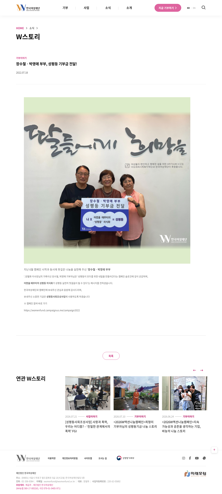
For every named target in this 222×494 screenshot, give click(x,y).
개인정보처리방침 (70, 458)
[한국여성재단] (28, 8)
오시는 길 (102, 458)
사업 (86, 8)
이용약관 (52, 458)
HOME (20, 28)
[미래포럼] (195, 473)
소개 (129, 8)
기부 (65, 8)
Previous (194, 370)
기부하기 (167, 8)
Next (201, 370)
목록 (111, 356)
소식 (108, 8)
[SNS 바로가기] (204, 458)
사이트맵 (88, 458)
